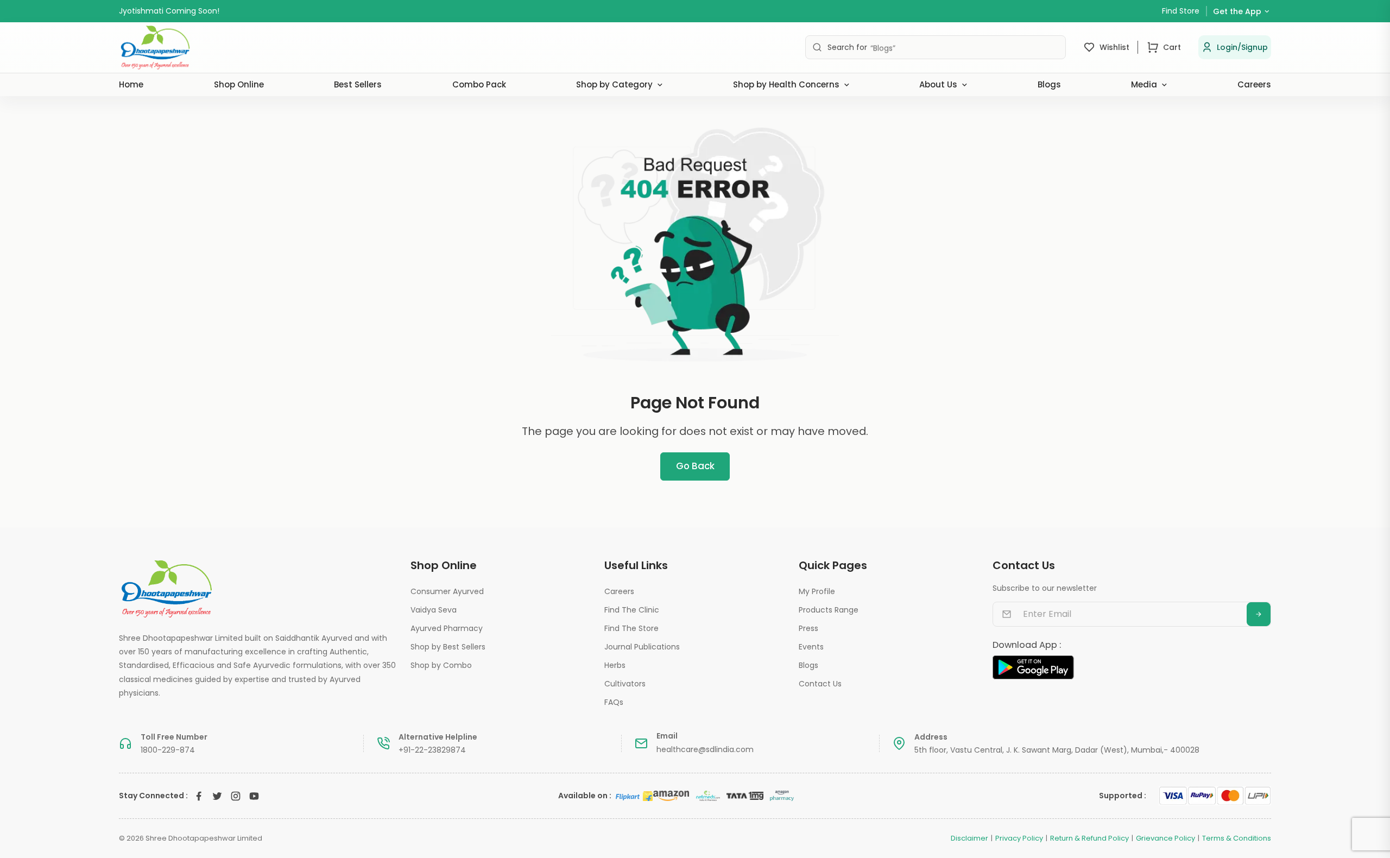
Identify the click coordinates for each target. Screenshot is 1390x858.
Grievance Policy (1165, 838)
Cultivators (625, 683)
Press (808, 628)
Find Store (1180, 10)
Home (131, 84)
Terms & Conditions (1236, 838)
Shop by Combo (441, 665)
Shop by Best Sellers (447, 646)
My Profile (817, 591)
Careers (1254, 84)
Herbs (615, 665)
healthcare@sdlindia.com (705, 749)
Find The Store (631, 628)
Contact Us (820, 683)
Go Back (695, 465)
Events (811, 646)
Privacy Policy (1019, 838)
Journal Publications (642, 646)
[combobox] (935, 47)
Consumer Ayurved (447, 591)
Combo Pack (479, 84)
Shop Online (239, 84)
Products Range (828, 609)
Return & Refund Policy (1089, 838)
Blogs (1049, 84)
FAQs (613, 702)
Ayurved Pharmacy (446, 628)
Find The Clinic (631, 609)
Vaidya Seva (433, 609)
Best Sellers (358, 84)
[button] (1234, 47)
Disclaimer (969, 838)
